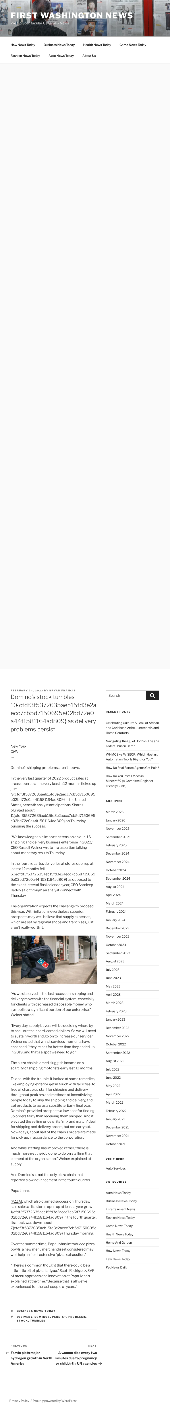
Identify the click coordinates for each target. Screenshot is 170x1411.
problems (77, 1316)
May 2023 (113, 986)
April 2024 (113, 895)
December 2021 (117, 1127)
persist (59, 1316)
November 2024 (117, 862)
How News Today (23, 45)
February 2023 (116, 1011)
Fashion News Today (25, 55)
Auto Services (116, 1168)
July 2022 (112, 1069)
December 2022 (117, 1028)
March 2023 (115, 1003)
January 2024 (115, 920)
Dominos (42, 1316)
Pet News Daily (116, 1267)
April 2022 (113, 1094)
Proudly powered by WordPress (55, 1401)
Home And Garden (119, 1242)
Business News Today (59, 45)
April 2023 (113, 994)
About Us (89, 55)
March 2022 (114, 1102)
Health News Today (97, 45)
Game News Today (133, 45)
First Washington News (72, 15)
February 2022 (116, 1111)
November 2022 (117, 1036)
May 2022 (113, 1086)
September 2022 (118, 1053)
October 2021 (116, 1144)
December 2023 (117, 928)
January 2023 (115, 1019)
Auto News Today (61, 55)
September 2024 (118, 878)
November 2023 (117, 936)
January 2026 (115, 820)
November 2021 (117, 1136)
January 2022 (115, 1119)
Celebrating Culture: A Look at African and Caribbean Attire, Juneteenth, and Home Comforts (132, 728)
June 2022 (113, 1077)
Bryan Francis (62, 690)
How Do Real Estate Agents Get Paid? (132, 768)
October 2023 (116, 945)
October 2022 (116, 1044)
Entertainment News (120, 1209)
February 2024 (116, 911)
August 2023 (115, 961)
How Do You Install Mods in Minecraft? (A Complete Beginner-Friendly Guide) (130, 781)
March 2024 (115, 903)
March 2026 (115, 812)
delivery (25, 1316)
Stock (22, 1320)
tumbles (38, 1320)
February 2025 (116, 845)
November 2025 (117, 828)
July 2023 (113, 970)
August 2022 (115, 1061)
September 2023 (118, 953)
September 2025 (118, 837)
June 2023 (113, 978)
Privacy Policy (19, 1401)
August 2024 (115, 887)
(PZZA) (16, 1201)
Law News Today (118, 1259)
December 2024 (117, 853)
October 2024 (116, 870)
